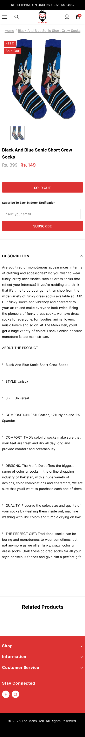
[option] (42, 79)
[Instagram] (15, 694)
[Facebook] (5, 694)
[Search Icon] (16, 17)
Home (9, 30)
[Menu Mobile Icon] (4, 16)
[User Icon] (67, 17)
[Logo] (42, 17)
